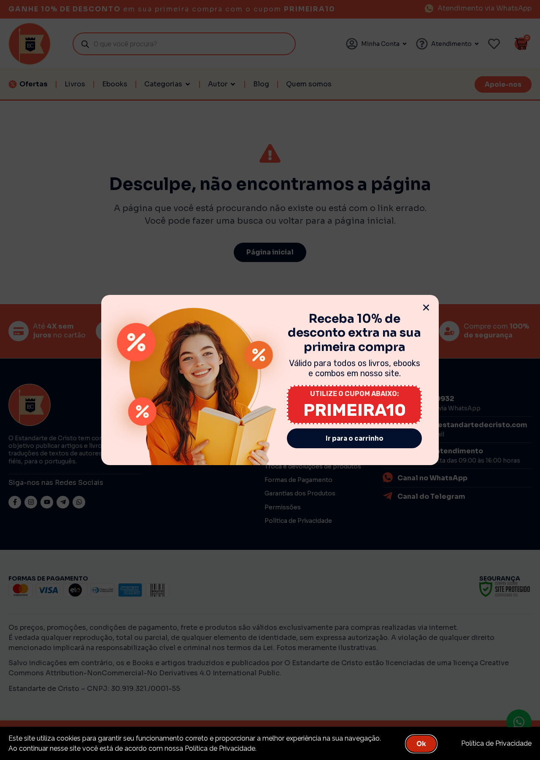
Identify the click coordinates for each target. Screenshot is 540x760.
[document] (270, 380)
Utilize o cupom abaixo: (354, 394)
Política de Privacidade (496, 743)
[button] (426, 307)
